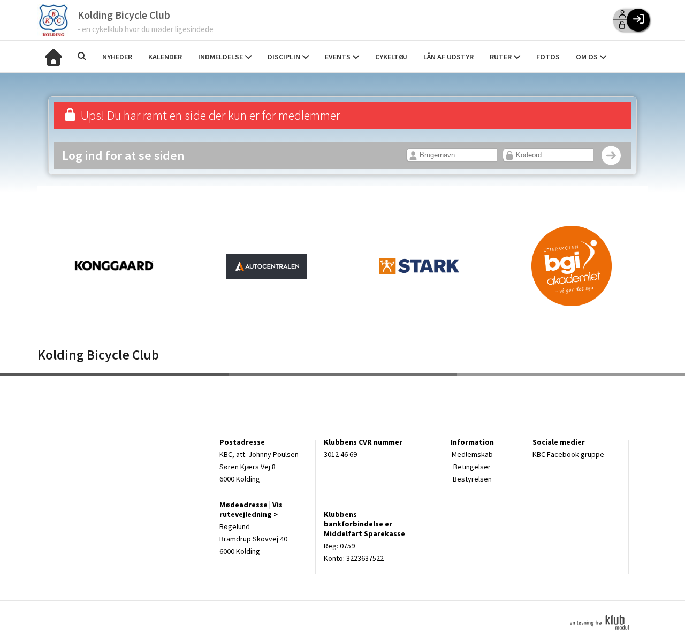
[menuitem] (53, 56)
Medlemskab (472, 454)
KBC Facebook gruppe (568, 454)
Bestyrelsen (472, 479)
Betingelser (472, 466)
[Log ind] (638, 20)
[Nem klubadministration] (603, 635)
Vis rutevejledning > (251, 509)
